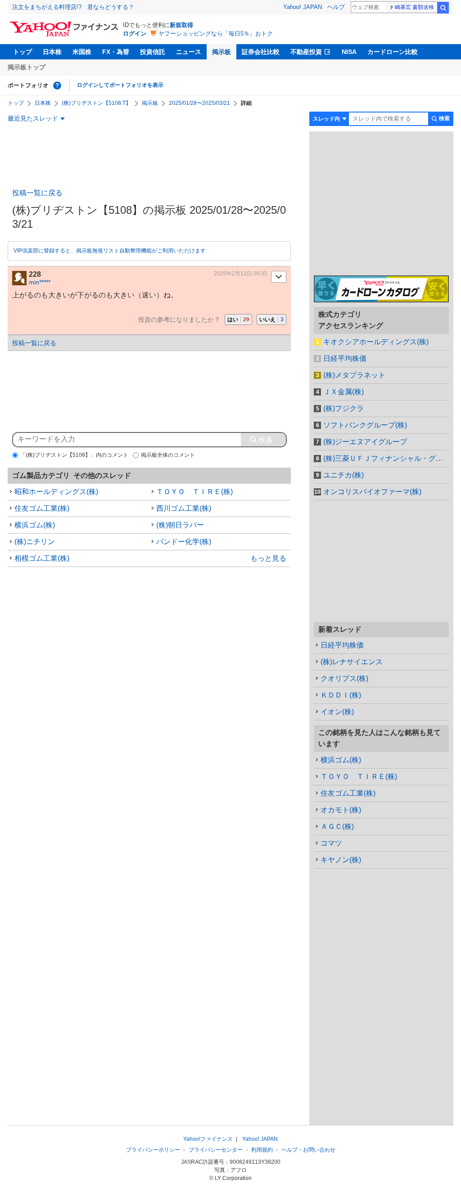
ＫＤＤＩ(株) (341, 695)
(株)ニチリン (34, 541)
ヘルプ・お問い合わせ (308, 1150)
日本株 (52, 51)
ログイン (134, 33)
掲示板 (221, 51)
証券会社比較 (261, 51)
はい (238, 319)
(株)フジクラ (343, 408)
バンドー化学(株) (183, 541)
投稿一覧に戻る (37, 193)
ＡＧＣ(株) (337, 826)
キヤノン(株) (341, 860)
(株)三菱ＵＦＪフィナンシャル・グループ (386, 458)
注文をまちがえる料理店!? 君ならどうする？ (73, 7)
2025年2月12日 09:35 (240, 273)
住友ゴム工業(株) (41, 508)
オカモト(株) (341, 810)
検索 (443, 8)
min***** (39, 282)
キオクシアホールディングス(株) (376, 342)
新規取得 (181, 25)
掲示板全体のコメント (168, 455)
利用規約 (262, 1150)
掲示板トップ (26, 67)
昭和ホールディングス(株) (56, 491)
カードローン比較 (392, 51)
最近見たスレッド (33, 118)
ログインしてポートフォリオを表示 (120, 85)
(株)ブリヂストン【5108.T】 (96, 103)
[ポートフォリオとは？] (57, 85)
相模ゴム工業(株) (41, 558)
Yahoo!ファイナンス (208, 1139)
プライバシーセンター (216, 1150)
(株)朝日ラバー (180, 525)
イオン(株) (337, 712)
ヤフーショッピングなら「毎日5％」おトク (215, 33)
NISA (349, 51)
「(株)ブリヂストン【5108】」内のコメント (74, 455)
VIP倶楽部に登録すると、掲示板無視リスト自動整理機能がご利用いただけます (110, 251)
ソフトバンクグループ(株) (365, 425)
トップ (22, 51)
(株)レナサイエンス (352, 662)
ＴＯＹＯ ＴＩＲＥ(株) (194, 491)
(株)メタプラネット (354, 375)
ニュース (188, 51)
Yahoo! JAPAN (302, 7)
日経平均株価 (344, 358)
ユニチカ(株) (343, 475)
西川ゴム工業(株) (183, 508)
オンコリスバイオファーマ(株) (372, 491)
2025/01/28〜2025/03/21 (199, 103)
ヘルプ (336, 7)
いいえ (271, 319)
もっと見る (268, 558)
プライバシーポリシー (153, 1150)
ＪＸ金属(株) (343, 392)
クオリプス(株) (344, 678)
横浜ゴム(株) (34, 525)
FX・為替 (115, 51)
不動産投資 (306, 51)
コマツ (331, 843)
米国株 (81, 51)
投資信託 (152, 51)
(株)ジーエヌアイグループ (365, 442)
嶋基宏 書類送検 (414, 7)
